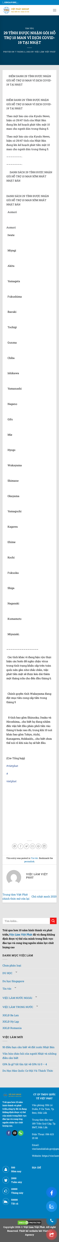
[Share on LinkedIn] (44, 846)
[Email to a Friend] (32, 846)
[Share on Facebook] (20, 846)
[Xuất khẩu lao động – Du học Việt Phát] (16, 10)
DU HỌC (7, 973)
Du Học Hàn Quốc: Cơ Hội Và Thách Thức (27, 1070)
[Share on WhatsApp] (14, 846)
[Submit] (53, 921)
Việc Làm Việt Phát (20, 934)
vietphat (13, 765)
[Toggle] (16, 972)
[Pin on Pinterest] (38, 846)
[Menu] (55, 10)
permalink (29, 861)
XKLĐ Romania (12, 1028)
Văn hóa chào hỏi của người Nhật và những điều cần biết (29, 1056)
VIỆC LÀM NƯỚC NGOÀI (17, 998)
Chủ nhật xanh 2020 (44, 896)
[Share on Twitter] (26, 846)
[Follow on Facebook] (8, 1133)
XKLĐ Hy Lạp (10, 1021)
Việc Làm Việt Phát (45, 51)
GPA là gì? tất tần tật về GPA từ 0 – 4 (24, 1064)
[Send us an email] (15, 1133)
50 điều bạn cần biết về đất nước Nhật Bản (28, 1047)
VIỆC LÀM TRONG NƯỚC (17, 1007)
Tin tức (29, 28)
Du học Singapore (13, 981)
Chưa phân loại (11, 965)
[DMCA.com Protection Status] (29, 1222)
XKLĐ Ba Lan (10, 1015)
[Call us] (20, 1133)
